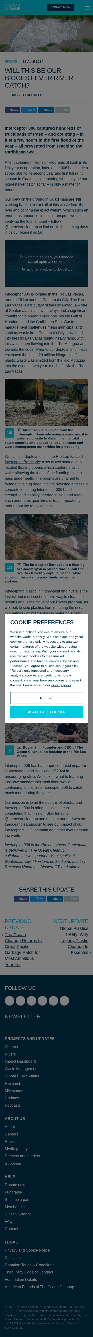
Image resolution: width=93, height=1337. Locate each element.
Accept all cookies (46, 712)
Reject (46, 698)
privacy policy (61, 685)
